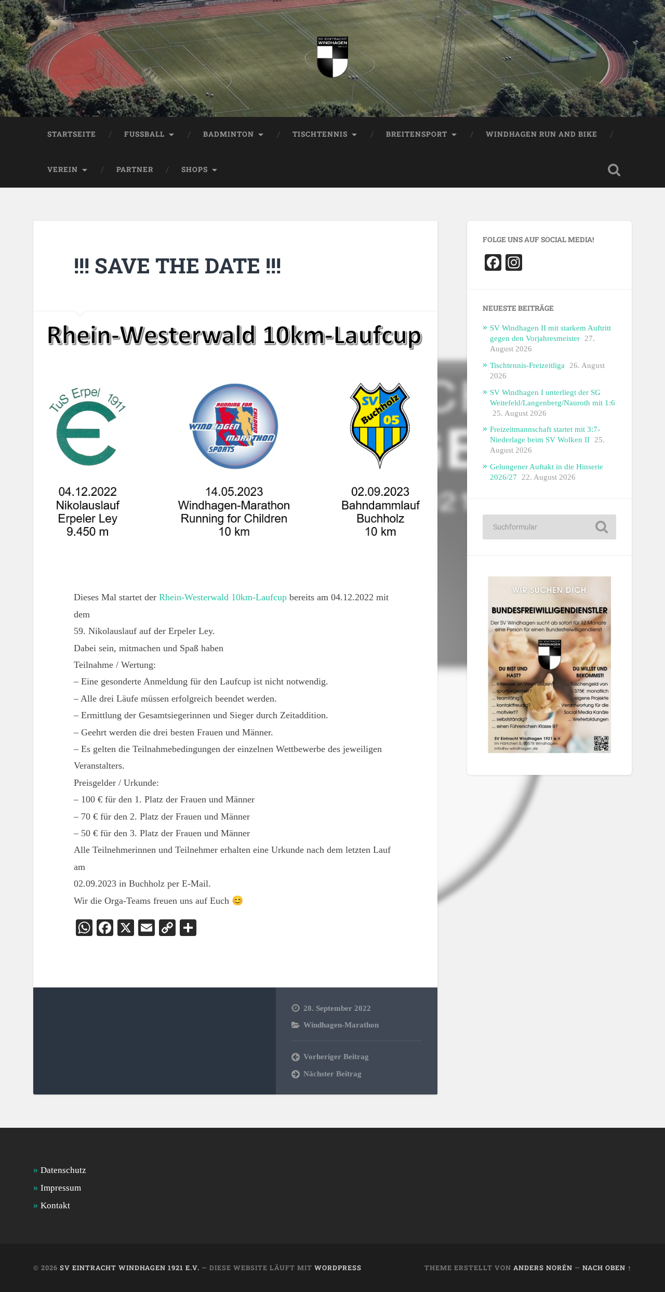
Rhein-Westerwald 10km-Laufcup (223, 597)
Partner (134, 169)
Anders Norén (543, 1267)
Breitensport (416, 134)
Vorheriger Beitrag (336, 1056)
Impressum (61, 1188)
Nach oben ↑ (607, 1267)
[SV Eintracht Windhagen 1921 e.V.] (332, 58)
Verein (62, 169)
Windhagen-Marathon (341, 1024)
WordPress (338, 1267)
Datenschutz (63, 1170)
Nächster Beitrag (332, 1073)
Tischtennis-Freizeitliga (527, 365)
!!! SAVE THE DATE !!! (177, 265)
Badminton (228, 134)
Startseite (71, 134)
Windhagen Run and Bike (541, 134)
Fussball (144, 134)
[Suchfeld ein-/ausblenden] (614, 170)
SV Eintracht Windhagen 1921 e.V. (130, 1267)
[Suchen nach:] (549, 527)
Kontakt (55, 1205)
